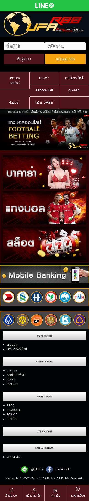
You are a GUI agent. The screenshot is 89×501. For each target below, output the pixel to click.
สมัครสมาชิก (65, 59)
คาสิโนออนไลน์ (74, 78)
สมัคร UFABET (44, 102)
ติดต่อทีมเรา (14, 457)
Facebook (62, 469)
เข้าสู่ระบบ (24, 59)
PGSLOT (12, 414)
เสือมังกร (12, 384)
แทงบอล (12, 344)
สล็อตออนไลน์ (44, 90)
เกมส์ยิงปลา (14, 410)
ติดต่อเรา (14, 102)
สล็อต (10, 405)
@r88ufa (37, 469)
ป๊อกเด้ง (11, 379)
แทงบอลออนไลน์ (15, 80)
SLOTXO (12, 419)
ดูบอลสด (73, 90)
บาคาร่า (44, 78)
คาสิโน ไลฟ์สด (16, 375)
